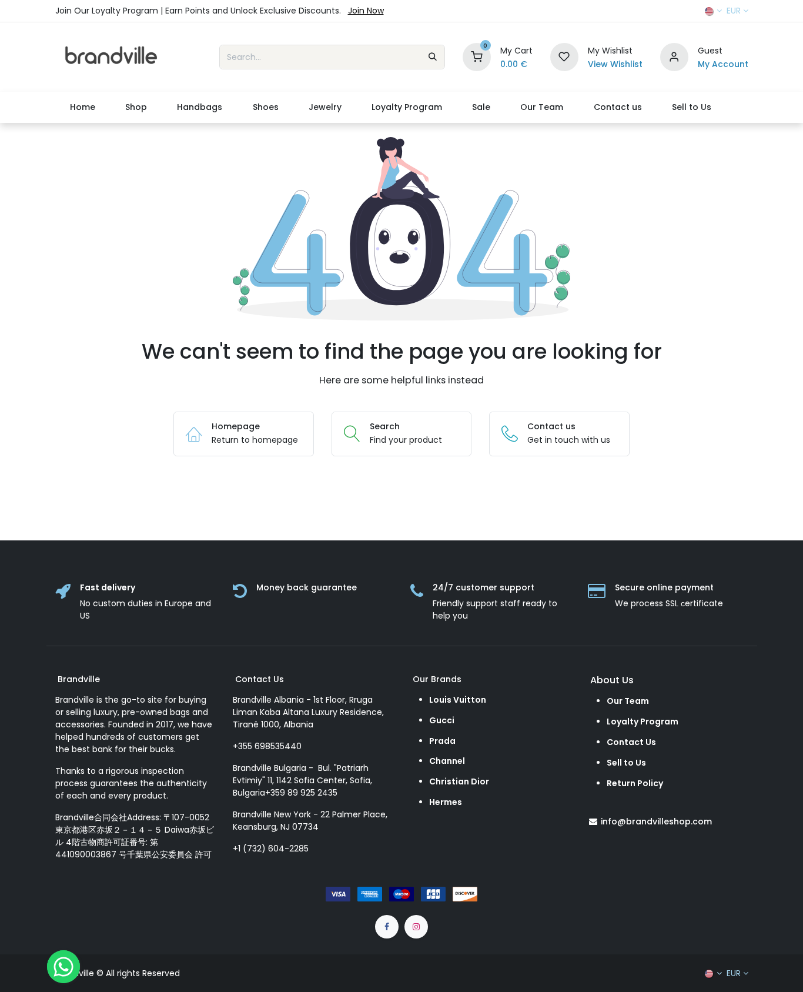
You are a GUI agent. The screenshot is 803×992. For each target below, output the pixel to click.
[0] (477, 56)
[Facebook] (387, 926)
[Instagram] (416, 926)
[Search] (432, 57)
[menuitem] (83, 107)
